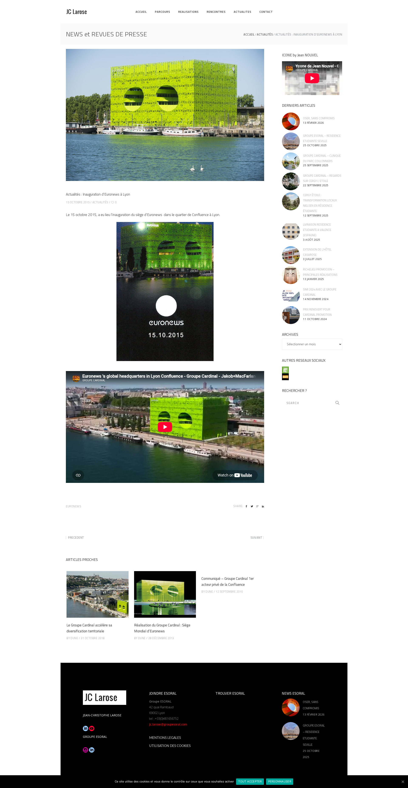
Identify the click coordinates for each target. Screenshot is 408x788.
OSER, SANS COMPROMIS (319, 118)
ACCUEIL (249, 34)
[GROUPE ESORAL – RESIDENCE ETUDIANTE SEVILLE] (291, 141)
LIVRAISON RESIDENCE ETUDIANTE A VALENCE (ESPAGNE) (317, 229)
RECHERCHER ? (294, 390)
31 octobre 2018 (93, 638)
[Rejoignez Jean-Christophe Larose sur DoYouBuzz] (312, 376)
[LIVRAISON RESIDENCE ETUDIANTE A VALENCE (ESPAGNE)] (291, 231)
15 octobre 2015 (78, 202)
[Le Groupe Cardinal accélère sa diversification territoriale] (98, 594)
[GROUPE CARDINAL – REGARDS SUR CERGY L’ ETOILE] (291, 181)
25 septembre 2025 (316, 165)
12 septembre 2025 (316, 215)
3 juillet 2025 (312, 259)
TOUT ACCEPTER (250, 781)
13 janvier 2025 (313, 279)
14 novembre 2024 (315, 299)
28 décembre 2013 (161, 638)
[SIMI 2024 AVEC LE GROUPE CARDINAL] (291, 295)
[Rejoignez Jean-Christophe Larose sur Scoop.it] (312, 370)
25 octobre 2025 (315, 145)
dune (74, 638)
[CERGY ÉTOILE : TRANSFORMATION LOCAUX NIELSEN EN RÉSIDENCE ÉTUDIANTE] (291, 201)
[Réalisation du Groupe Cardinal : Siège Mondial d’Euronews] (165, 594)
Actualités (265, 34)
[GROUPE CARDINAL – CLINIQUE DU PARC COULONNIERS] (291, 161)
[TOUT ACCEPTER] (403, 781)
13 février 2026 (313, 123)
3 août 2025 (311, 240)
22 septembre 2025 (316, 185)
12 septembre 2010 (229, 591)
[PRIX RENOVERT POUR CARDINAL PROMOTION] (291, 315)
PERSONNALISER (279, 781)
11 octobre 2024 (315, 319)
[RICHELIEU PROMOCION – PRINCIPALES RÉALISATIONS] (291, 275)
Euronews (73, 506)
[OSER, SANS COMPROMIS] (291, 121)
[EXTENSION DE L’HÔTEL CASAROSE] (291, 255)
